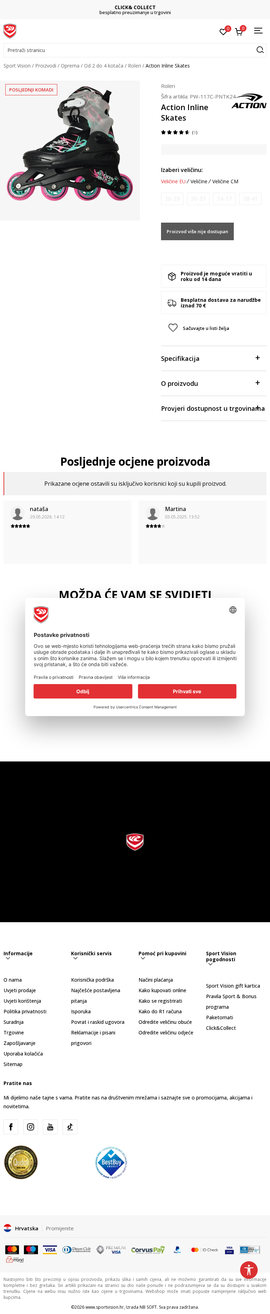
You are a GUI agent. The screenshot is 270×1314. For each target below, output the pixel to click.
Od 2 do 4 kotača (103, 65)
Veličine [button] (199, 181)
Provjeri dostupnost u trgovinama (213, 408)
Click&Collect (221, 1028)
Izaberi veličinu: (182, 170)
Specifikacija (180, 358)
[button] (135, 50)
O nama (13, 979)
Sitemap (13, 1064)
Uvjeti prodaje (20, 990)
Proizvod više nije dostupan (197, 231)
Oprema (70, 65)
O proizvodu (179, 383)
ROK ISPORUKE (135, 7)
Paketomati (219, 1017)
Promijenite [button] (60, 1228)
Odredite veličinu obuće (165, 1022)
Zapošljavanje (20, 1043)
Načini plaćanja (156, 979)
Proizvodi (45, 65)
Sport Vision (17, 65)
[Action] (248, 100)
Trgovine (14, 1032)
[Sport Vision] (10, 30)
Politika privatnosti (25, 1011)
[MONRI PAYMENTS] (15, 1259)
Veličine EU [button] (173, 181)
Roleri (134, 65)
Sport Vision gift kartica (233, 985)
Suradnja (14, 1022)
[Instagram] (31, 1127)
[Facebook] (11, 1127)
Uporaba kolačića (23, 1053)
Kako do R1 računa (160, 1011)
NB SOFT (148, 1307)
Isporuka (81, 1011)
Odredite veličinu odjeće (166, 1032)
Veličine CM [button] (225, 181)
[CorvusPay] (148, 1249)
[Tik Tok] (70, 1127)
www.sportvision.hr (104, 1307)
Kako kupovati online (162, 990)
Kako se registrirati (160, 1000)
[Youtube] (50, 1127)
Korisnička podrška (92, 979)
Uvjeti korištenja (22, 1000)
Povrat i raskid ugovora (97, 1022)
